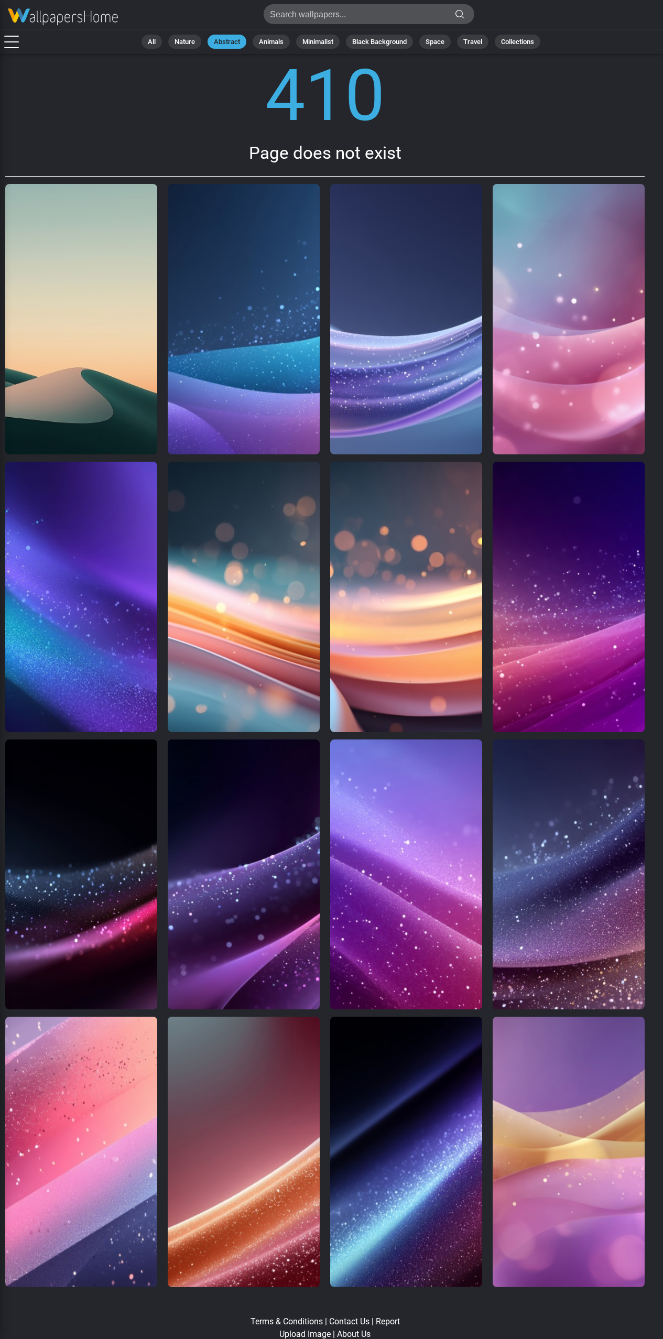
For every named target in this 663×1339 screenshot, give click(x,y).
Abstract (227, 42)
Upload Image (305, 1334)
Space (435, 42)
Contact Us (349, 1321)
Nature (185, 42)
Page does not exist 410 (63, 17)
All (152, 42)
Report (388, 1321)
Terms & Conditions (287, 1321)
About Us (354, 1334)
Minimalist (317, 42)
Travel (472, 42)
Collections (517, 42)
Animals (271, 42)
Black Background (379, 42)
